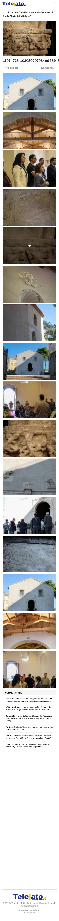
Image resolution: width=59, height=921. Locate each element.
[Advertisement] (29, 787)
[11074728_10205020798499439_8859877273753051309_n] (29, 91)
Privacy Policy (29, 913)
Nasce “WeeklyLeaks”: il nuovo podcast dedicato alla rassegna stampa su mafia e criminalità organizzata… (29, 699)
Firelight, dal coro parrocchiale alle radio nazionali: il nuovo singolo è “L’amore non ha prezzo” (29, 745)
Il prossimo (47, 68)
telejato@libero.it (29, 906)
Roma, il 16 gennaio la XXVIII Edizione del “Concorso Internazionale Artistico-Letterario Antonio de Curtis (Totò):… (29, 718)
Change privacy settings (30, 910)
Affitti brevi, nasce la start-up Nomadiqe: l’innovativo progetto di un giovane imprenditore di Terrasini (29, 708)
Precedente (11, 68)
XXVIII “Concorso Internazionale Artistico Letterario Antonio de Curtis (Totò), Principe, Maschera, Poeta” (28, 736)
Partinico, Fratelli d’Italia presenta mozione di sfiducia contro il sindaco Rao (29, 728)
